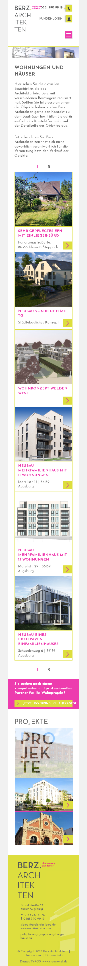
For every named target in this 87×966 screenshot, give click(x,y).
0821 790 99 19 (51, 7)
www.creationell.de (54, 961)
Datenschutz (54, 955)
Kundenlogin (50, 18)
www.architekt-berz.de (36, 928)
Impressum (33, 955)
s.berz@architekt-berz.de (38, 924)
